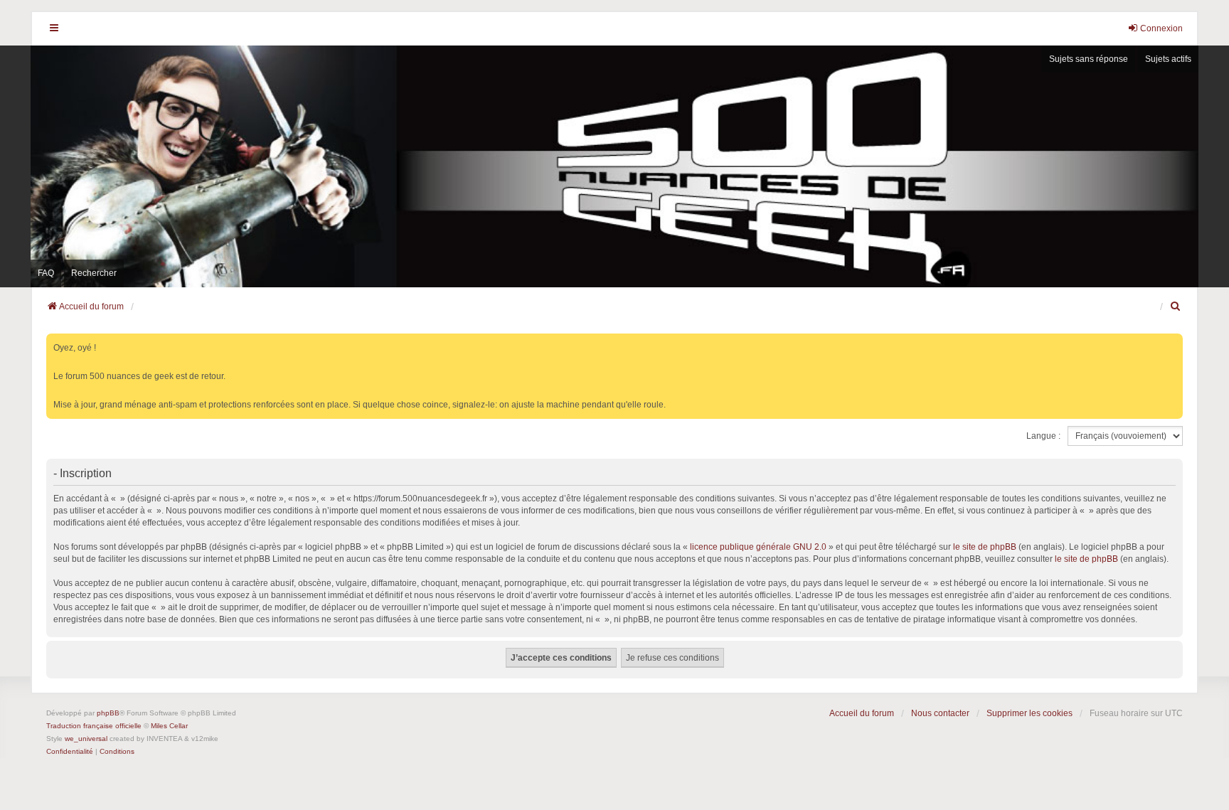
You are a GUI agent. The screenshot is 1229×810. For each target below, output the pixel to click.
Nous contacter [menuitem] (940, 713)
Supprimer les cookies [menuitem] (1029, 713)
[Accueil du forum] (614, 166)
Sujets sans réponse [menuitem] (1088, 59)
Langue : (1043, 436)
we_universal (86, 738)
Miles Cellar (169, 726)
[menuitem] (1176, 306)
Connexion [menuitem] (1161, 28)
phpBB (108, 713)
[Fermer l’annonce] (1173, 341)
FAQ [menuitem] (46, 273)
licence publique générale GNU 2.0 (758, 547)
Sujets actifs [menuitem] (1168, 59)
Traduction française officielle (94, 726)
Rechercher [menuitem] (94, 273)
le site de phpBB (984, 547)
